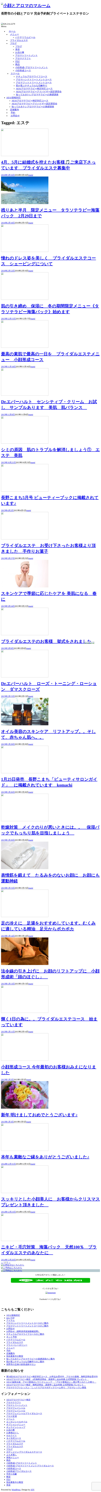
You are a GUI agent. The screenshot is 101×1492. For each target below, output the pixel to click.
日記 (17, 61)
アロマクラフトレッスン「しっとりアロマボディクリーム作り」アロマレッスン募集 (46, 1387)
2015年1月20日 (8, 840)
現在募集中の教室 (14, 1356)
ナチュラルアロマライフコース (31, 76)
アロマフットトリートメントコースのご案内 (27, 1326)
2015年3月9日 (7, 648)
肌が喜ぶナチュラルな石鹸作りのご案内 (25, 1362)
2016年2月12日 (8, 271)
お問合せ (15, 115)
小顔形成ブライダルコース (19, 1471)
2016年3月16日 (8, 175)
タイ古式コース (13, 1438)
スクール (15, 73)
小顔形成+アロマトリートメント (31, 67)
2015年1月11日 (8, 1032)
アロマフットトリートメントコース (34, 82)
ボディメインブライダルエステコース (24, 1452)
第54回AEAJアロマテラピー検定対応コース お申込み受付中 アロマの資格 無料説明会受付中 (52, 1376)
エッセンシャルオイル (16, 1422)
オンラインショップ (15, 1427)
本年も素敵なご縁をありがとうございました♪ (45, 1156)
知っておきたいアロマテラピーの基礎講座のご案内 (30, 1359)
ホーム (12, 31)
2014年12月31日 (8, 1164)
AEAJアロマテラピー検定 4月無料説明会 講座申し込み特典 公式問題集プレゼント (47, 1379)
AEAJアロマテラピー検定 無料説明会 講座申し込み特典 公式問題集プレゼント (46, 1385)
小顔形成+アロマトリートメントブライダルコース (30, 1466)
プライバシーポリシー (16, 1345)
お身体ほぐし (12, 1433)
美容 (17, 49)
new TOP (10, 1318)
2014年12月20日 (8, 1260)
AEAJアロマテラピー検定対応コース (34, 88)
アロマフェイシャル (15, 1408)
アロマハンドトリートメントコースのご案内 (27, 1323)
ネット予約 (11, 1337)
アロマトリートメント (26, 55)
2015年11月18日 (8, 367)
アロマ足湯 (11, 1416)
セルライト (11, 1435)
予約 (13, 112)
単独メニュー (12, 1457)
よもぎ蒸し (11, 1455)
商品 (17, 64)
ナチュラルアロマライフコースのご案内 (25, 1334)
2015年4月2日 (7, 510)
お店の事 (19, 52)
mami (30, 175)
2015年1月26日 (8, 792)
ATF (32, 1490)
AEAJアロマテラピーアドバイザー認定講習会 (39, 91)
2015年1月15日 (8, 888)
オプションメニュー (15, 1424)
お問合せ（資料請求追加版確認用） (23, 1331)
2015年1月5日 (7, 1080)
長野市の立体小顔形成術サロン (21, 1364)
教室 (8, 1477)
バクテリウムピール (25, 37)
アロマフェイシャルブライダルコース (24, 1413)
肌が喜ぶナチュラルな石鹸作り (31, 85)
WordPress (16, 1490)
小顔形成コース (23, 70)
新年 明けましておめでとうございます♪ (39, 1114)
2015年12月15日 (8, 319)
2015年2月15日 (8, 696)
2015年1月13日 (8, 984)
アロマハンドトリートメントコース (34, 79)
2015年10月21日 (8, 462)
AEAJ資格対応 (13, 97)
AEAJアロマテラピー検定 (18, 1400)
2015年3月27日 (8, 558)
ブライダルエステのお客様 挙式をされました (46, 641)
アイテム (10, 1320)
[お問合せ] (12, 1265)
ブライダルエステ (19, 40)
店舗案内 (14, 109)
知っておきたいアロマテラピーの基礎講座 (37, 94)
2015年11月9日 (8, 414)
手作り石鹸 (11, 1474)
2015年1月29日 (8, 744)
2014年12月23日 (8, 1212)
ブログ (13, 43)
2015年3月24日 (8, 606)
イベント (10, 1419)
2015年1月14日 (8, 936)
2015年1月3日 (7, 1122)
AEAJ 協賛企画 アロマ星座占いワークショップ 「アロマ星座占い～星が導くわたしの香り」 (51, 1382)
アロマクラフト (23, 58)
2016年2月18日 (8, 223)
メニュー (14, 34)
